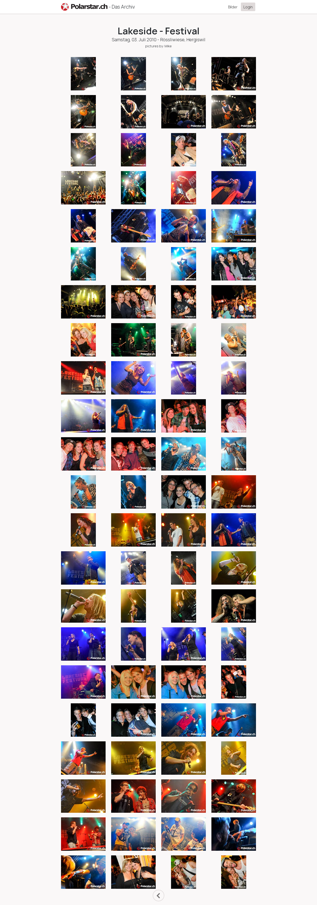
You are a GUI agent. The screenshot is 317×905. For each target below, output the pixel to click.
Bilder (233, 7)
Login (248, 7)
